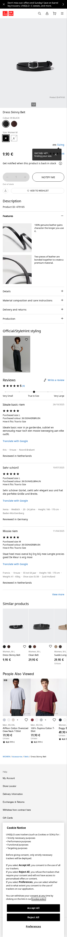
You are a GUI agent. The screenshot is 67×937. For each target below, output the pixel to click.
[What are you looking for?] (39, 13)
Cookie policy (39, 898)
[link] (37, 4)
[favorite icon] (26, 720)
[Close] (55, 154)
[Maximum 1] (25, 177)
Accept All (33, 908)
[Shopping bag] (54, 13)
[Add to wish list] (26, 339)
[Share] (5, 190)
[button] (17, 237)
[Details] (60, 163)
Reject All (33, 917)
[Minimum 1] (7, 177)
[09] (6, 124)
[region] (33, 880)
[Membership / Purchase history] (47, 13)
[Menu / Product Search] (62, 13)
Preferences (33, 926)
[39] (14, 124)
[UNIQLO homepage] (8, 13)
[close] (4, 4)
